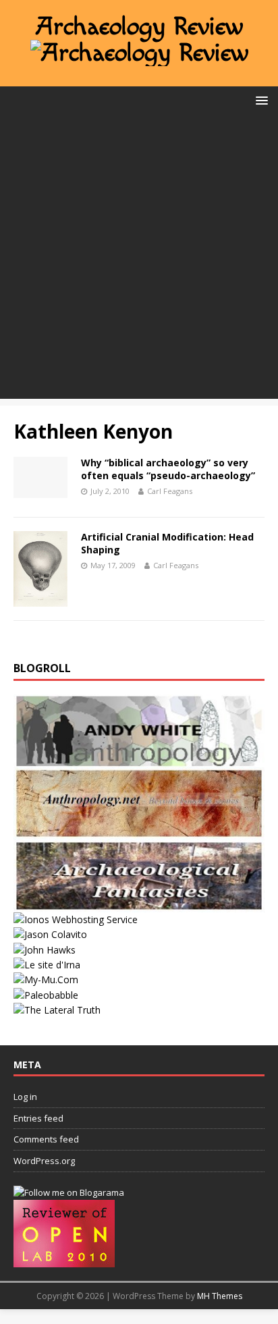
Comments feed (46, 1139)
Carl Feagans (169, 491)
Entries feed (38, 1118)
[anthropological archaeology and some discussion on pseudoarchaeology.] (139, 758)
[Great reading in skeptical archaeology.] (57, 1009)
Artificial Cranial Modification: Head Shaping (167, 542)
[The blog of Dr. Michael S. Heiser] (45, 995)
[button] (259, 99)
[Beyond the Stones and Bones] (139, 831)
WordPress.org (44, 1161)
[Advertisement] (139, 260)
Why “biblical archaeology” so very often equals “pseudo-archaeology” (168, 468)
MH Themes (219, 1296)
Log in (25, 1097)
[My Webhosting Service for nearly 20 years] (75, 919)
